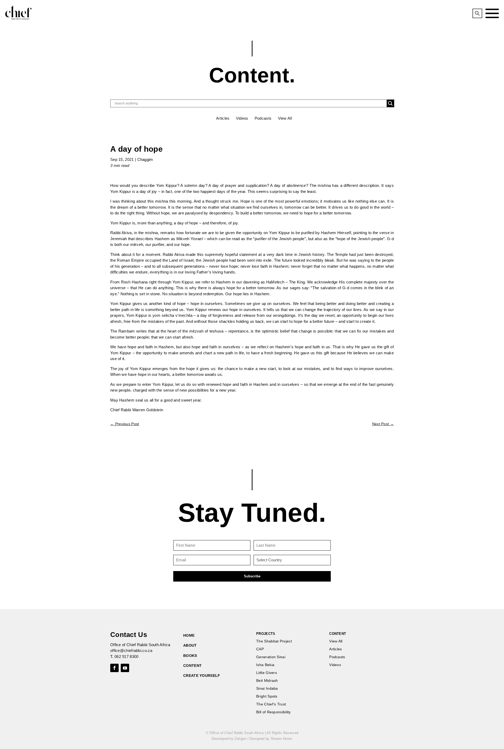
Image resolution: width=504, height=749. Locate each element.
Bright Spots (266, 696)
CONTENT (192, 665)
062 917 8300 (126, 656)
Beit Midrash (267, 681)
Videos (242, 118)
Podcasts (263, 118)
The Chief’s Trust (271, 704)
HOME (189, 635)
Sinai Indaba (267, 688)
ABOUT (190, 645)
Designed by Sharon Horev (271, 739)
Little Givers (266, 673)
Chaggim (145, 159)
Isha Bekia (265, 665)
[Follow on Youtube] (125, 668)
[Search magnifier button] (390, 103)
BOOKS (190, 655)
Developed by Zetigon (229, 739)
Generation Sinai (270, 657)
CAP (260, 649)
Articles (222, 118)
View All (285, 118)
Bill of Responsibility (273, 712)
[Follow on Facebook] (114, 668)
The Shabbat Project (274, 641)
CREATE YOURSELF (201, 675)
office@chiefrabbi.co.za (131, 650)
